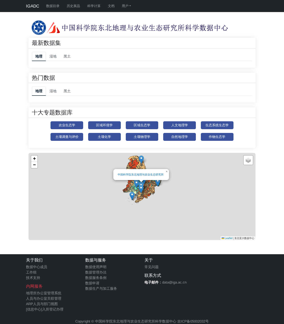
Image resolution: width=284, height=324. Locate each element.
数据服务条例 (95, 278)
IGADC (32, 6)
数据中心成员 (36, 267)
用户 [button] (125, 6)
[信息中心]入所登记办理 (44, 309)
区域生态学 (142, 125)
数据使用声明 (95, 267)
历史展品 (73, 6)
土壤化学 (104, 137)
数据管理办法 (95, 272)
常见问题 (151, 267)
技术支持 (33, 278)
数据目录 (52, 6)
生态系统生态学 (217, 125)
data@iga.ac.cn (174, 282)
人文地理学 (179, 125)
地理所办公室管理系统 (43, 293)
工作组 (31, 272)
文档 (111, 6)
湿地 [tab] (53, 56)
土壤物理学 (142, 137)
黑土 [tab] (67, 56)
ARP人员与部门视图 (42, 304)
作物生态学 (217, 137)
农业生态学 (67, 125)
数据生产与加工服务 (101, 288)
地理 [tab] (38, 56)
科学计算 (94, 6)
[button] (136, 184)
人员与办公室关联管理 (43, 298)
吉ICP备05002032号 (193, 321)
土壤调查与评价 (67, 137)
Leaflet (228, 238)
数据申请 (92, 283)
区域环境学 (104, 125)
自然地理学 (179, 137)
